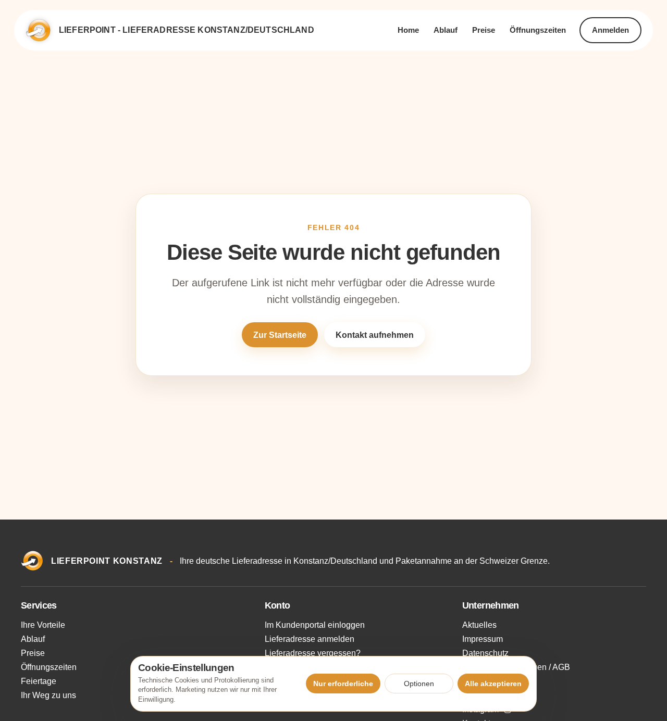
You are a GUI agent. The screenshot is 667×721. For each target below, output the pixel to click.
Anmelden (610, 30)
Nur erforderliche (343, 683)
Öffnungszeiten (538, 30)
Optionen (419, 683)
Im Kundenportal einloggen (315, 625)
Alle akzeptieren (493, 683)
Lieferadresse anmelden (309, 639)
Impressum (482, 639)
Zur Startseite (279, 335)
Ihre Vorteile (43, 625)
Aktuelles (479, 625)
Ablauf (446, 30)
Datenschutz (485, 653)
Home (408, 30)
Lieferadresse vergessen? (313, 653)
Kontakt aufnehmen (375, 335)
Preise (483, 30)
